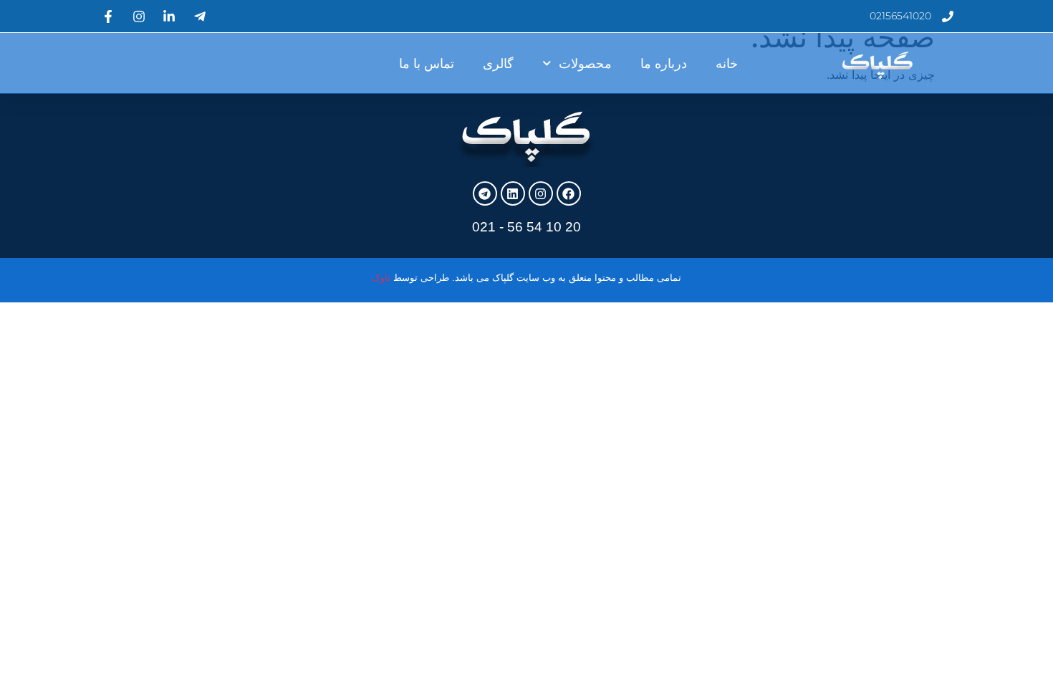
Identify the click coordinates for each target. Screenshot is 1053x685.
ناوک (381, 277)
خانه (727, 64)
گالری (498, 64)
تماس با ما (426, 64)
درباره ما (663, 64)
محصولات (585, 64)
